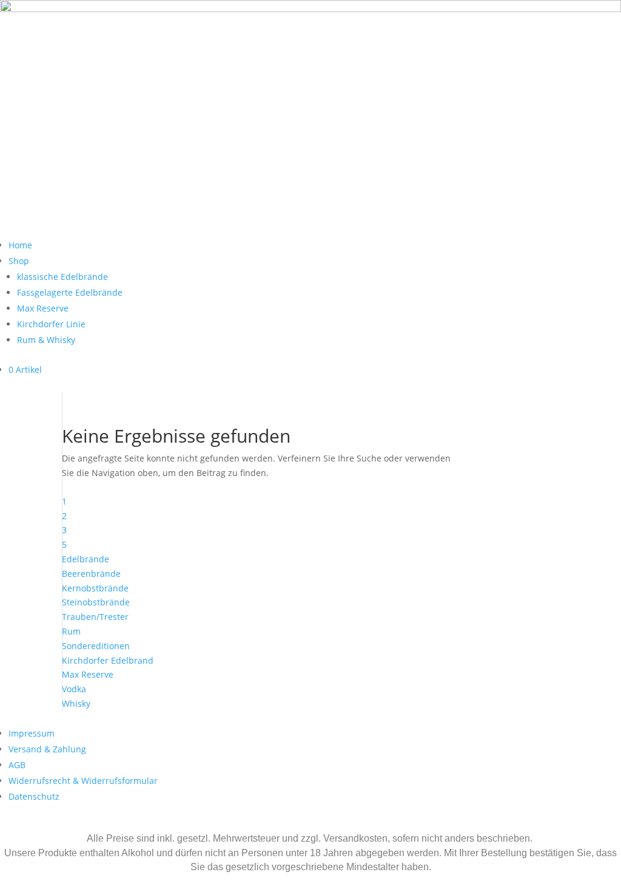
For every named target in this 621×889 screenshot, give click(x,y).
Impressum (31, 733)
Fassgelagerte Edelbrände (70, 292)
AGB (16, 765)
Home (20, 245)
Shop (18, 261)
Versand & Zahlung (47, 749)
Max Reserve (43, 308)
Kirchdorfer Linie (51, 324)
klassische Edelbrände (62, 276)
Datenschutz (33, 796)
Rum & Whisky (46, 340)
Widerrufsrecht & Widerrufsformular (83, 780)
